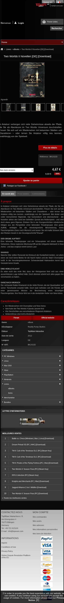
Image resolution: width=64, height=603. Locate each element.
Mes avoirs (37, 521)
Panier (52, 22)
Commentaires (38, 194)
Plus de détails (50, 148)
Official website (47, 318)
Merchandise (9, 398)
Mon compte (40, 512)
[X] (37, 600)
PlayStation (8, 375)
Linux (6, 361)
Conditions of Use (8, 547)
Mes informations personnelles (45, 529)
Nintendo (7, 379)
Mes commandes (40, 517)
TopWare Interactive (36, 331)
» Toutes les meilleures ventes (14, 498)
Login (21, 23)
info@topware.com (15, 531)
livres (10, 393)
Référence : (45, 157)
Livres (8, 49)
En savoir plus (8, 194)
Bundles (7, 402)
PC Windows (9, 356)
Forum (16, 318)
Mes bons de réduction (42, 534)
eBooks (16, 49)
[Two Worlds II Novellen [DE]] (8, 110)
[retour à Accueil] (2, 49)
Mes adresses (38, 525)
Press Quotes (23, 194)
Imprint (4, 543)
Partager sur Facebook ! (16, 186)
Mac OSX (8, 366)
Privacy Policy (7, 551)
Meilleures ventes (11, 433)
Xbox (6, 370)
